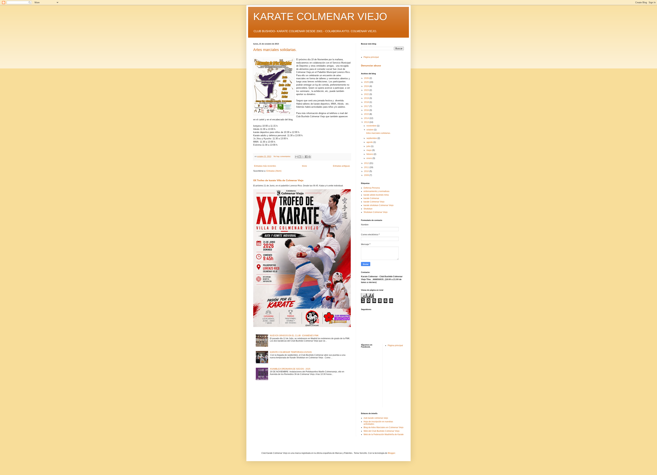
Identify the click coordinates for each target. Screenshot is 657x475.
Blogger (391, 453)
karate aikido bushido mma (376, 195)
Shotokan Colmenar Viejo (376, 212)
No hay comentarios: (282, 156)
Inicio (304, 166)
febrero (370, 154)
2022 (366, 94)
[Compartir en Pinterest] (309, 156)
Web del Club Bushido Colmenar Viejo (382, 431)
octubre (370, 130)
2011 (366, 167)
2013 (366, 122)
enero (369, 158)
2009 (366, 175)
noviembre (371, 126)
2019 (366, 98)
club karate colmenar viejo (376, 418)
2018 (366, 102)
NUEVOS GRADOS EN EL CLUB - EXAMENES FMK (294, 335)
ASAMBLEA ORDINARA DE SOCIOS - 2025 (290, 369)
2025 (366, 82)
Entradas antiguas (341, 166)
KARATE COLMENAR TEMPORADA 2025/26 (291, 352)
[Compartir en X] (303, 156)
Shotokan (368, 209)
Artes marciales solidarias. (275, 50)
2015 (366, 114)
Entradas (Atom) (273, 171)
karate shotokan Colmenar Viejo (379, 205)
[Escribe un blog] (299, 156)
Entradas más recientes (265, 166)
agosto (369, 142)
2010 (366, 171)
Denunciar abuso (371, 65)
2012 (366, 163)
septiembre (371, 138)
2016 (366, 110)
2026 (366, 78)
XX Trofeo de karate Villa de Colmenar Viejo (278, 180)
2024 (366, 86)
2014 (366, 118)
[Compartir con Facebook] (306, 156)
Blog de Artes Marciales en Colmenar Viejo (383, 427)
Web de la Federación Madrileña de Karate (384, 434)
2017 (366, 106)
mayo (369, 150)
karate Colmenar (371, 198)
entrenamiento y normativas (376, 191)
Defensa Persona (372, 188)
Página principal (371, 57)
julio (368, 146)
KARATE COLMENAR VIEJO (320, 16)
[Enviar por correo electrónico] (296, 156)
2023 (366, 90)
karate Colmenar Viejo (374, 202)
